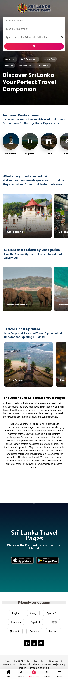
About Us (37, 664)
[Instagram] (34, 643)
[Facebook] (27, 643)
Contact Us (50, 664)
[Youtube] (41, 643)
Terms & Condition (38, 667)
